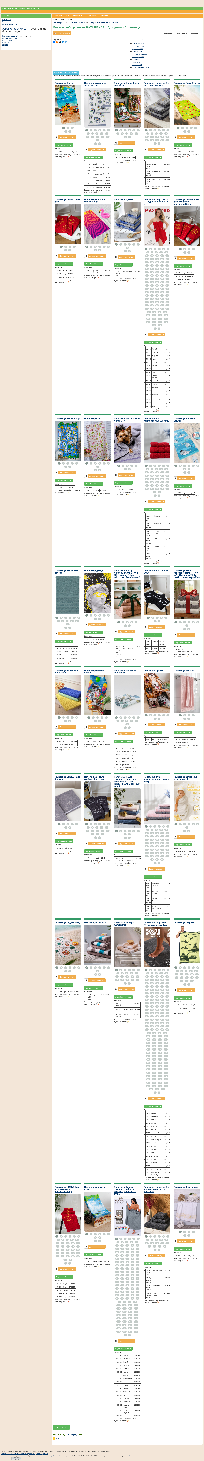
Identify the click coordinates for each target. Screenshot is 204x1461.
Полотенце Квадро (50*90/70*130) (124, 924)
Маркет (43, 8)
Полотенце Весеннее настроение (125, 671)
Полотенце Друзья (153, 670)
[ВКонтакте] (54, 42)
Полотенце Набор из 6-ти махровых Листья (157, 84)
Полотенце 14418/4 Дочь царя (67, 200)
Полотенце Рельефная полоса (67, 571)
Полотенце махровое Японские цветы (95, 84)
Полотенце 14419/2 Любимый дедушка (94, 778)
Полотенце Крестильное (186, 1187)
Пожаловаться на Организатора (188, 34)
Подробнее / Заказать (64, 145)
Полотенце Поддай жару (67, 923)
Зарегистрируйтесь (14, 28)
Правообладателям (41, 1454)
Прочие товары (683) (140, 54)
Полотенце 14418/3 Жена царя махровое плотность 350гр (186, 201)
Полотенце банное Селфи (94, 671)
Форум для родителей (32, 8)
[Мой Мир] (63, 42)
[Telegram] (66, 42)
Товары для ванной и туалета (103, 22)
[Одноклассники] (57, 42)
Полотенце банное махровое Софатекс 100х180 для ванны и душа (125, 1190)
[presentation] (134, 40)
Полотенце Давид (93, 570)
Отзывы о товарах (63, 33)
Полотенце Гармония (95, 923)
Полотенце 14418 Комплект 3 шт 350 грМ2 (156, 419)
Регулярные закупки (9, 24)
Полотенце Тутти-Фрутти (187, 83)
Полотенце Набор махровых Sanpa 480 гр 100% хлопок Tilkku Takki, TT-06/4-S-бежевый (127, 574)
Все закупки (59, 22)
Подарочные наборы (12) (141, 67)
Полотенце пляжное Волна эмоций (94, 200)
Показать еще (61, 1427)
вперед (73, 1434)
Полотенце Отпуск (64, 83)
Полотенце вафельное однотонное (66, 671)
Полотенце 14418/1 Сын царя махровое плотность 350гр (67, 1189)
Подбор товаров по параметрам (66, 73)
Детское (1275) (137, 49)
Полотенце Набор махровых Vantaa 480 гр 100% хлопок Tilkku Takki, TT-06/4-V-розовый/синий (127, 781)
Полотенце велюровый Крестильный (186, 778)
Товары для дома (76, 22)
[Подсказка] (68, 157)
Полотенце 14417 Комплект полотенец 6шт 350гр (157, 779)
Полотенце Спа (92, 418)
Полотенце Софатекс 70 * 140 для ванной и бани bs (156, 201)
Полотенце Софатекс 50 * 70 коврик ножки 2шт (156, 924)
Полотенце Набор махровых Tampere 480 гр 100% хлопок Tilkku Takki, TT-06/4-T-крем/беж (187, 574)
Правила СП (6, 43)
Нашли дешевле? (167, 34)
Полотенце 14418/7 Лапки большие (68, 778)
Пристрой (6, 22)
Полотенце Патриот (184, 923)
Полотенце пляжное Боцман (184, 419)
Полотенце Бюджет (184, 670)
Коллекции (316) (138, 57)
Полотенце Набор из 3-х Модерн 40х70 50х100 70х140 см (156, 1189)
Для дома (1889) (138, 46)
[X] (60, 42)
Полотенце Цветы (123, 199)
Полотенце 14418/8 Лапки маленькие (127, 419)
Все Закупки (6, 20)
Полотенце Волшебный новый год (126, 84)
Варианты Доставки (9, 38)
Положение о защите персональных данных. (17, 1454)
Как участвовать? (10, 36)
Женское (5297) (138, 43)
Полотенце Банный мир (67, 418)
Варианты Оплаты (9, 40)
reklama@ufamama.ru (53, 1456)
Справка (5, 45)
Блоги (21, 8)
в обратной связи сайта (135, 1456)
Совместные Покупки (9, 8)
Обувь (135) (136, 62)
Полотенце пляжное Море (94, 1188)
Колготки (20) (137, 65)
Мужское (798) (137, 51)
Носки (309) (136, 59)
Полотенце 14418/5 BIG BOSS (156, 571)
